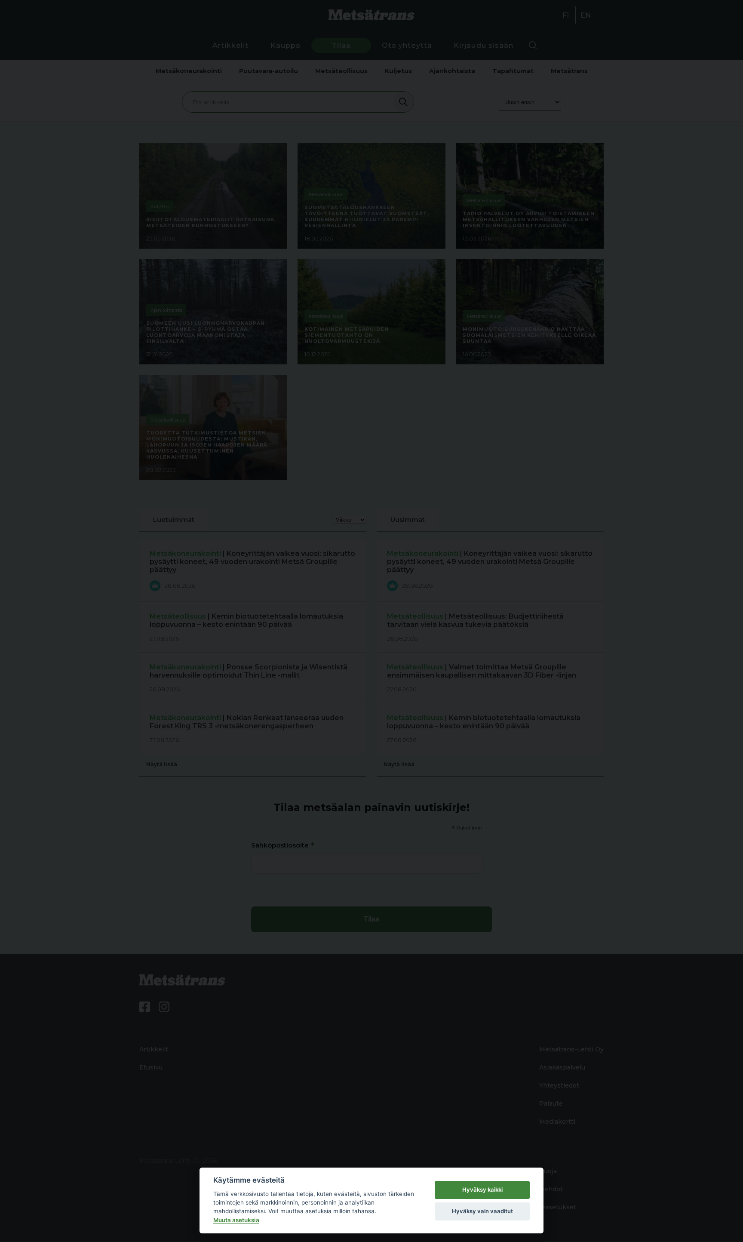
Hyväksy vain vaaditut (482, 1211)
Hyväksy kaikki (482, 1189)
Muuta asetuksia (236, 1220)
